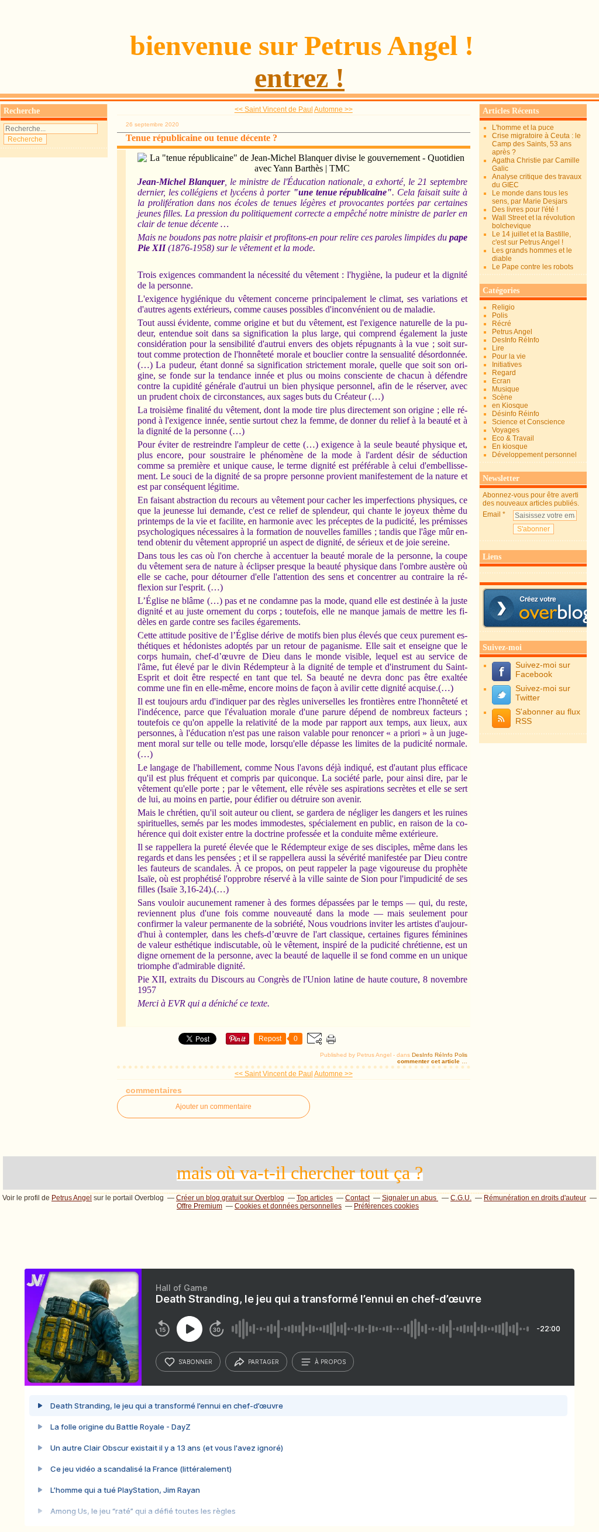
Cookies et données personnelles (288, 1206)
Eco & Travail (513, 438)
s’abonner (195, 1361)
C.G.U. (460, 1198)
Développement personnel (534, 455)
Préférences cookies (386, 1206)
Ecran (501, 381)
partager (263, 1361)
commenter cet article (429, 1061)
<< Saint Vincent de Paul (274, 109)
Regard (504, 373)
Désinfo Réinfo (515, 414)
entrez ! (299, 77)
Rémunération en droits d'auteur (535, 1198)
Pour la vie (509, 356)
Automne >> (333, 109)
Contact (357, 1198)
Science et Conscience (528, 422)
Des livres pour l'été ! (525, 209)
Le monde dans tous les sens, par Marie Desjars (530, 197)
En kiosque (510, 446)
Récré (501, 324)
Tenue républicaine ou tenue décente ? (201, 138)
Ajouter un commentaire (213, 1106)
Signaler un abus (410, 1198)
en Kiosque (510, 405)
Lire (498, 348)
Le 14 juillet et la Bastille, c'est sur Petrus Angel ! (531, 238)
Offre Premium (199, 1206)
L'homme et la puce (523, 127)
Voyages (505, 430)
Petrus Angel (512, 332)
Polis (461, 1055)
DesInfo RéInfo (432, 1055)
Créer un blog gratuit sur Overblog (230, 1198)
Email (492, 514)
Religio (503, 307)
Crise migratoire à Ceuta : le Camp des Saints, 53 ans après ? (536, 144)
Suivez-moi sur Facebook (542, 669)
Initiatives (507, 364)
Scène (502, 397)
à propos (330, 1361)
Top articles (315, 1198)
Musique (505, 389)
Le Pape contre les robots (532, 267)
